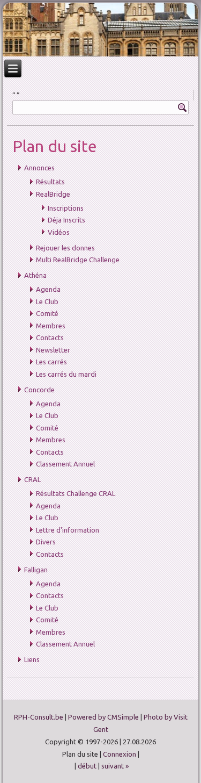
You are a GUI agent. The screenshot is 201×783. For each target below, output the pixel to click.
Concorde (39, 389)
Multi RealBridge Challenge (78, 259)
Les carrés (51, 361)
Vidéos (59, 232)
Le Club (47, 301)
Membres (50, 325)
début (87, 766)
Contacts (50, 337)
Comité (47, 313)
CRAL (32, 479)
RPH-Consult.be (38, 717)
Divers (46, 541)
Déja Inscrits (66, 220)
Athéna (35, 275)
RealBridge (53, 194)
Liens (32, 659)
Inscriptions (66, 208)
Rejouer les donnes (65, 248)
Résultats (50, 181)
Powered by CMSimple (103, 717)
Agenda (48, 289)
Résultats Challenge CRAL (75, 493)
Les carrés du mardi (66, 374)
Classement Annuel (65, 464)
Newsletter (53, 350)
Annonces (39, 167)
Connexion (119, 754)
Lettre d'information (67, 530)
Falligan (36, 569)
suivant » (115, 766)
